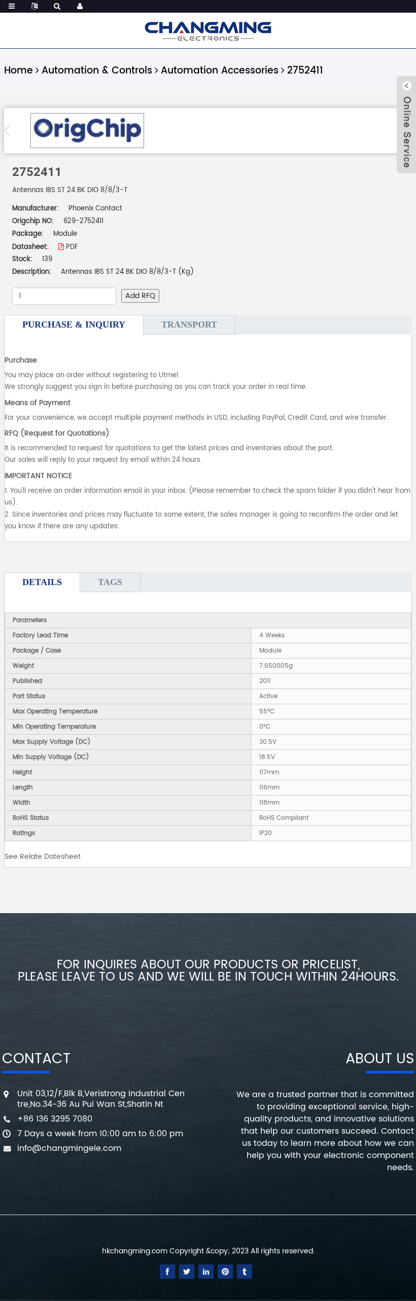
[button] (10, 130)
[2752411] (87, 131)
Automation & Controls (97, 71)
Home (18, 71)
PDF (71, 247)
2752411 (305, 71)
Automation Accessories (220, 71)
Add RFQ (140, 296)
